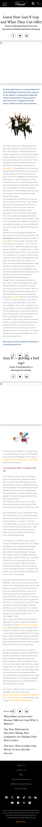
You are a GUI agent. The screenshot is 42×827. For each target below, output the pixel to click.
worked (15, 297)
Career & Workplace (14, 26)
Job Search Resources (21, 779)
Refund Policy (21, 822)
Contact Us (21, 770)
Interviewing (25, 370)
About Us (21, 765)
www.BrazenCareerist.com (22, 700)
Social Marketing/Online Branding (24, 29)
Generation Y (8, 168)
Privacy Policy (21, 788)
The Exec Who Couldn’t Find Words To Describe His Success (20, 749)
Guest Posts (28, 26)
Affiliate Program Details (21, 784)
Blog (21, 775)
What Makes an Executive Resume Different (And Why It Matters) (21, 720)
